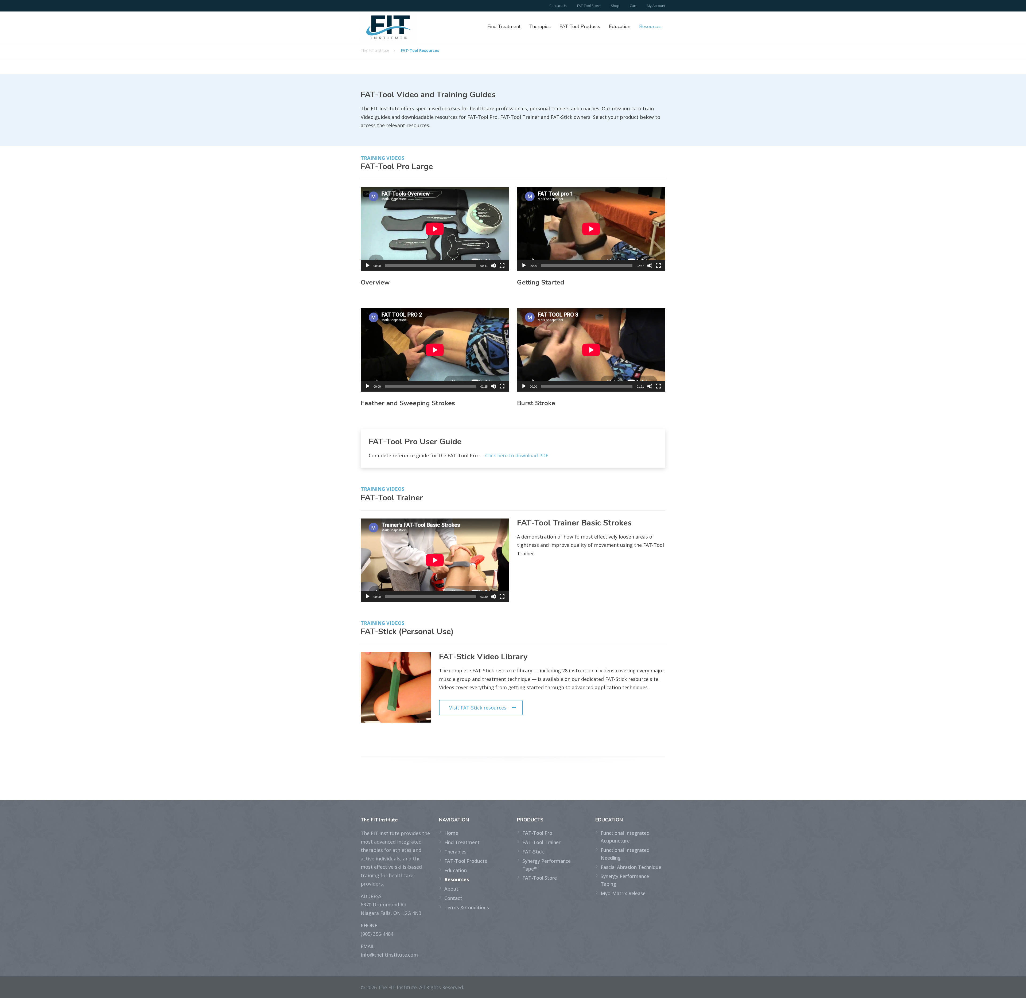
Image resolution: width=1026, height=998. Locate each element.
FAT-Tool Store (588, 5)
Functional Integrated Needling (625, 854)
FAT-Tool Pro (537, 833)
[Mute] (493, 265)
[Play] (367, 265)
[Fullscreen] (502, 265)
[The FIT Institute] (389, 27)
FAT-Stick (533, 851)
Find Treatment (503, 26)
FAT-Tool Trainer (541, 842)
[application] (435, 229)
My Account (656, 5)
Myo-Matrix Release (623, 893)
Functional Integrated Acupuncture (625, 837)
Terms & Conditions (466, 907)
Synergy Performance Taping (625, 880)
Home (451, 833)
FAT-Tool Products (579, 26)
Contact (453, 898)
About (451, 889)
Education (619, 26)
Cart (633, 5)
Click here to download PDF (516, 455)
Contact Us (558, 5)
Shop (615, 5)
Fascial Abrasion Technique (631, 867)
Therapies (540, 26)
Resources (650, 26)
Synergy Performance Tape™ (546, 865)
